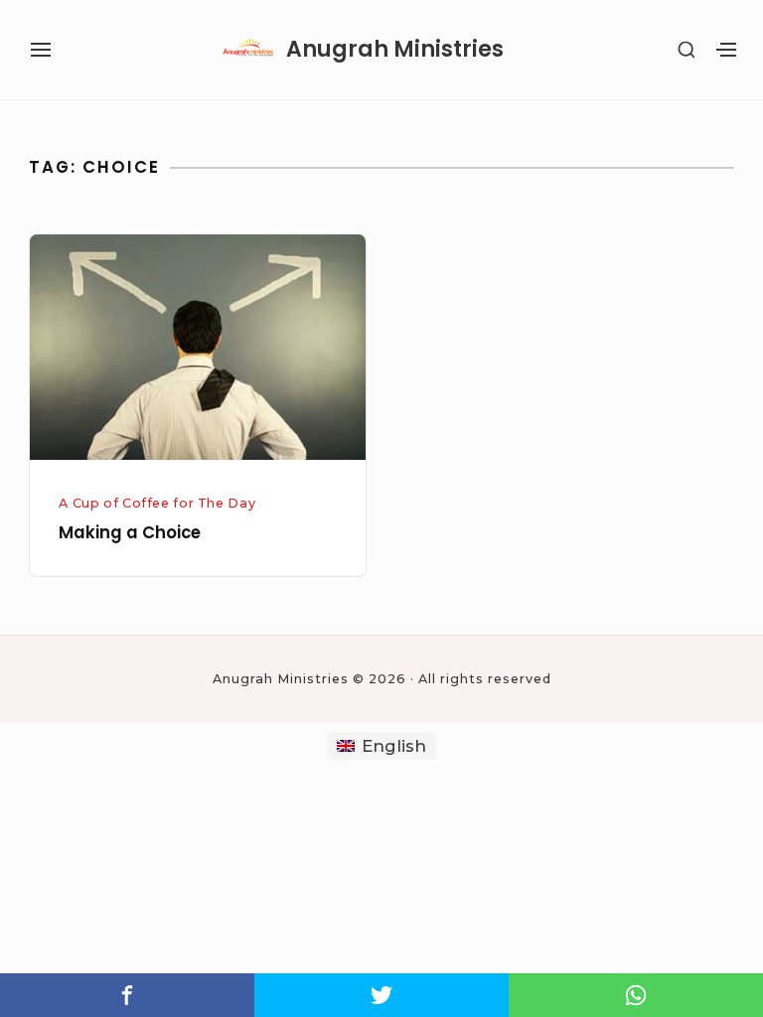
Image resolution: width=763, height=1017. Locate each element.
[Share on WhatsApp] (636, 995)
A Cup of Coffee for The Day (157, 503)
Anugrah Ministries (395, 50)
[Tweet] (381, 995)
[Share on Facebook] (127, 995)
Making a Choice (130, 532)
